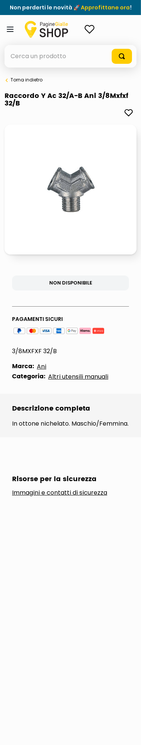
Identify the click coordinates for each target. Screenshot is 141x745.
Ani (41, 366)
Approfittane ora (105, 7)
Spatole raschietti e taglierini (54, 614)
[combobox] (70, 56)
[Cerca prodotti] (122, 56)
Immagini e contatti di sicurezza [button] (59, 492)
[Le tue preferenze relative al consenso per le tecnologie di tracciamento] (128, 732)
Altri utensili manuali (78, 376)
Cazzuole (36, 536)
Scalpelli (35, 586)
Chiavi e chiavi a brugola (62, 561)
